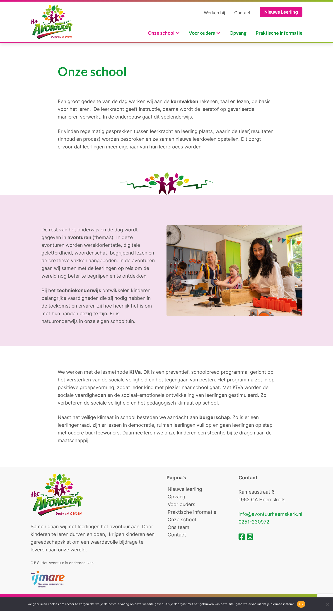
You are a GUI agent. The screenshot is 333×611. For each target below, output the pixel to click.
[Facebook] (243, 536)
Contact (242, 12)
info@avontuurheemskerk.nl (270, 514)
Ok (301, 604)
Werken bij (214, 12)
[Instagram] (250, 536)
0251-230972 (254, 522)
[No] (327, 604)
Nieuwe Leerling (281, 12)
